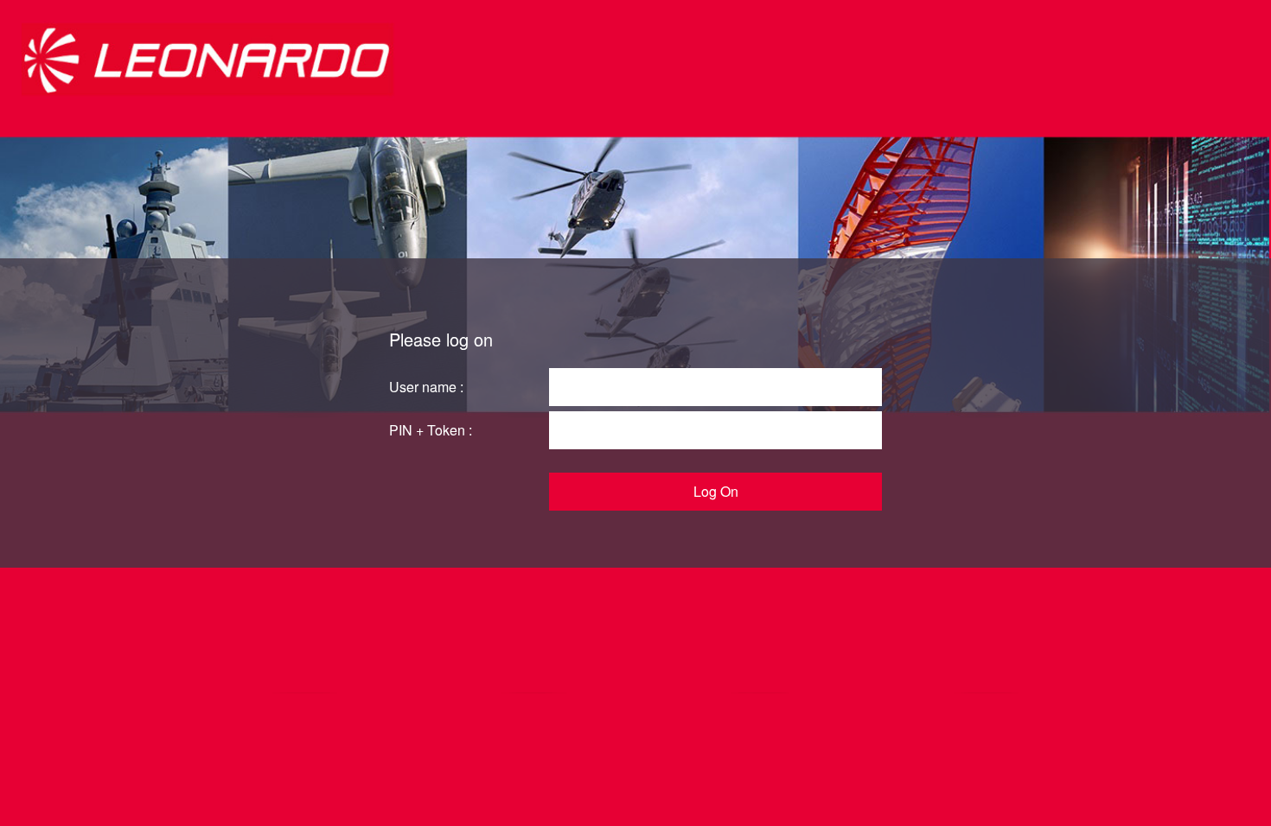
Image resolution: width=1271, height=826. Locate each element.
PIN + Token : (430, 430)
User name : (426, 387)
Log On (715, 491)
